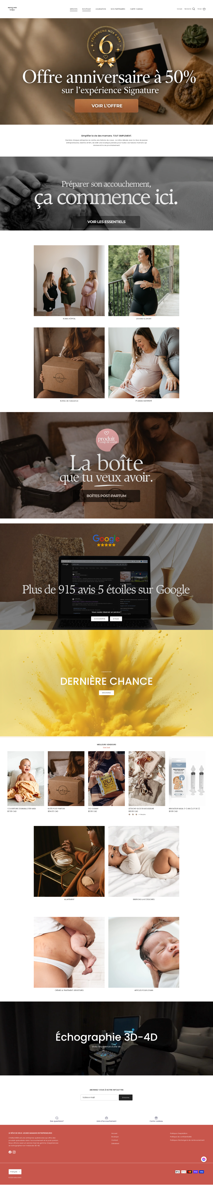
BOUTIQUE (86, 9)
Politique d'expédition (178, 1133)
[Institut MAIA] (12, 9)
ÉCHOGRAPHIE (99, 619)
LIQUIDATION (101, 9)
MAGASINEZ (106, 693)
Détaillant (115, 1143)
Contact (114, 1140)
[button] (204, 1159)
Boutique (115, 1137)
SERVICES (73, 9)
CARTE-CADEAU (136, 9)
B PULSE (116, 619)
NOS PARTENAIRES (118, 9)
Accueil (114, 1133)
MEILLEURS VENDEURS (106, 744)
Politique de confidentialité (181, 1137)
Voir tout (106, 747)
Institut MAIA (17, 1178)
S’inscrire (125, 1097)
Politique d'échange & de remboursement (187, 1140)
